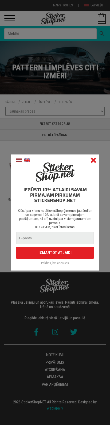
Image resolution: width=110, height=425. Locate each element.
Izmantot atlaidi (55, 252)
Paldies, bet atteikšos (55, 263)
